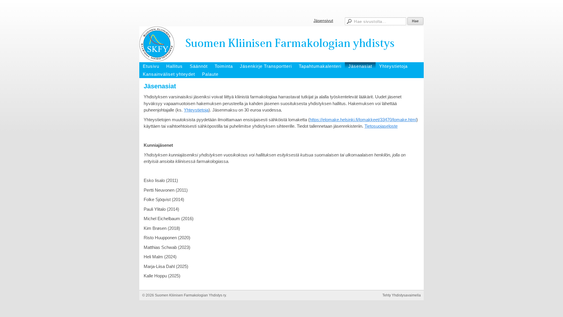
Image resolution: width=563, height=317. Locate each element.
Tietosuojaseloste (381, 126)
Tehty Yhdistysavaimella (401, 295)
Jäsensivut (323, 20)
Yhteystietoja (196, 109)
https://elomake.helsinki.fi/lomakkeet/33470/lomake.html (363, 119)
